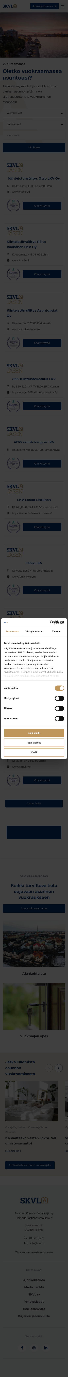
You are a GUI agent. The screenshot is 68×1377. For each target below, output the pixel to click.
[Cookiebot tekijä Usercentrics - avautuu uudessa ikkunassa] (49, 622)
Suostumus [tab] (12, 631)
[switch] (59, 698)
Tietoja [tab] (56, 631)
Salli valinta (34, 742)
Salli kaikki (34, 733)
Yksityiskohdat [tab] (34, 631)
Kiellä (34, 752)
